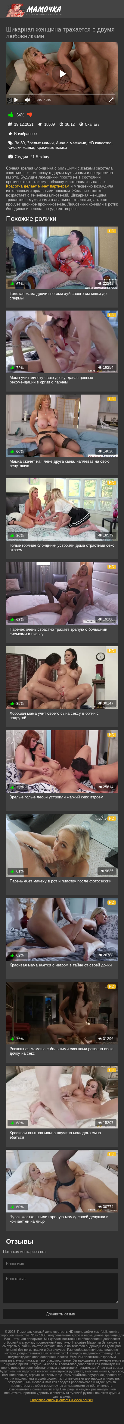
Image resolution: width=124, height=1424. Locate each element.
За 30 (20, 143)
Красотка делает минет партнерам (37, 186)
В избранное (25, 133)
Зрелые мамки (40, 143)
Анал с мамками (71, 143)
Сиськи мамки (21, 147)
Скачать (92, 124)
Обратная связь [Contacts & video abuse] (61, 1400)
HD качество (99, 143)
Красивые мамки (51, 147)
